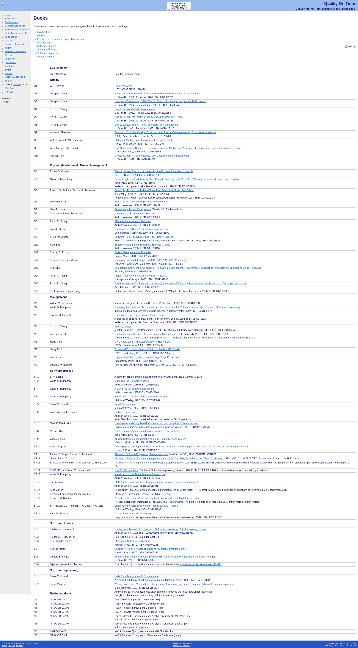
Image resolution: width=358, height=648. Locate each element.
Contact (8, 73)
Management (44, 42)
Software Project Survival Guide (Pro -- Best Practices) (144, 237)
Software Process (46, 46)
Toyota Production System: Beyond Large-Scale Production (146, 357)
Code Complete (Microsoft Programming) (136, 576)
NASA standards (46, 56)
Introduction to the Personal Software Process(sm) (141, 396)
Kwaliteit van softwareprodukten (131, 462)
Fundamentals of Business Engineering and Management (145, 334)
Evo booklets (44, 32)
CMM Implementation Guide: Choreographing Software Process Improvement (156, 482)
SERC (117, 466)
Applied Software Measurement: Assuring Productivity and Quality (150, 439)
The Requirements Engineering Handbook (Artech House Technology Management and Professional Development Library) (180, 283)
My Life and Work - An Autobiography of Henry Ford (142, 342)
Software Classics (47, 49)
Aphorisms (10, 59)
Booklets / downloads (15, 51)
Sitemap (17, 84)
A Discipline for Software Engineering (134, 389)
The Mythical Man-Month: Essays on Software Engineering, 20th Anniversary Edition (160, 529)
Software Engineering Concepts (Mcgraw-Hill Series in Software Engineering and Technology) (164, 556)
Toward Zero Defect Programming (132, 513)
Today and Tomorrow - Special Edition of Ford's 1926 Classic (147, 349)
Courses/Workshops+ (15, 26)
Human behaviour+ (14, 44)
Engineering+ (11, 37)
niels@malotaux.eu (181, 645)
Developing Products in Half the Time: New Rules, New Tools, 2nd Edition (154, 190)
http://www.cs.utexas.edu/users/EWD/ (200, 564)
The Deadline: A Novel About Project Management (141, 229)
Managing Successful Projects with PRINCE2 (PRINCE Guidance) (150, 260)
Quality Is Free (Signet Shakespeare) (134, 109)
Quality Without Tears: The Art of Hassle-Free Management (146, 125)
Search (8, 81)
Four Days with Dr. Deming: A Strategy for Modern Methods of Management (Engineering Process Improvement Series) (178, 148)
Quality (41, 35)
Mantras (9, 66)
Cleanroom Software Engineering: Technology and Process (146, 506)
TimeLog (9, 92)
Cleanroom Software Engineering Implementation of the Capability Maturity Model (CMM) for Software (169, 458)
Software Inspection (125, 412)
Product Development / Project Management (61, 39)
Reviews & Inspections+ (17, 30)
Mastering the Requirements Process (134, 213)
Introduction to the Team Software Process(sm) (140, 474)
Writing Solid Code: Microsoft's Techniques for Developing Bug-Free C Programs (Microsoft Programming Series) (175, 584)
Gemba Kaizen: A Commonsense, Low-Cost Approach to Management (152, 155)
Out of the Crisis (123, 86)
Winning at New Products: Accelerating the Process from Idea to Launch (153, 171)
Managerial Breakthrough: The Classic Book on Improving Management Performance (160, 101)
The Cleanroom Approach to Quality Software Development (146, 431)
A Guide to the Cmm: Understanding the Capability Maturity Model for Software (157, 498)
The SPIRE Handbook (126, 470)
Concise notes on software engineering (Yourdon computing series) (150, 549)
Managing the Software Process (131, 381)
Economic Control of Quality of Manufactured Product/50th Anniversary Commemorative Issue (165, 132)
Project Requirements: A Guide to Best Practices (140, 275)
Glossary (9, 55)
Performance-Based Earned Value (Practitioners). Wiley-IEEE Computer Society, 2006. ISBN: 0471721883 (171, 291)
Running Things (122, 326)
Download (129, 74)
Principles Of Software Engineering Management (140, 201)
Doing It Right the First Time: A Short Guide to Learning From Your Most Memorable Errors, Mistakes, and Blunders (176, 179)
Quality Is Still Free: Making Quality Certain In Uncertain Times (148, 117)
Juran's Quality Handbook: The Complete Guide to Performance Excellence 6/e (157, 93)
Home (8, 15)
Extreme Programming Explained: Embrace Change (142, 244)
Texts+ (8, 48)
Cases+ (8, 41)
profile (6, 102)
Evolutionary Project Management (132, 209)
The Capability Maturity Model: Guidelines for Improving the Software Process (156, 423)
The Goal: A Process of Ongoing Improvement (139, 315)
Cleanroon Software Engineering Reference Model (141, 454)
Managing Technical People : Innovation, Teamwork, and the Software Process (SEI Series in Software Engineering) (177, 307)
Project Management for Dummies (132, 252)
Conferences (11, 22)
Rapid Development (125, 404)
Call (173, 8)
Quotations (10, 62)
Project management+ (16, 33)
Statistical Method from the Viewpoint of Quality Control (144, 140)
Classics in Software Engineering (132, 541)
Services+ (10, 19)
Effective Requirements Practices (132, 221)
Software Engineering (48, 53)
